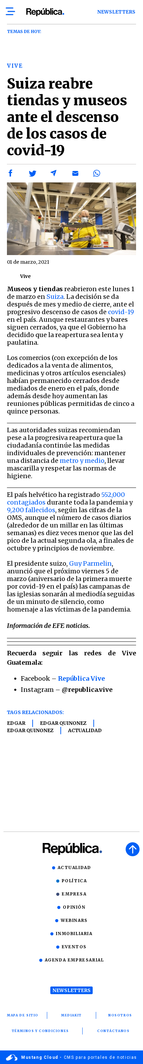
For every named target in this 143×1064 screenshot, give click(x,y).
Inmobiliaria (74, 933)
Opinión (74, 907)
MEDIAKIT (71, 1015)
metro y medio (82, 461)
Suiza (55, 297)
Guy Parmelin (90, 563)
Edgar (16, 723)
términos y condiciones (40, 1031)
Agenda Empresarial (74, 960)
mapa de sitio (23, 1015)
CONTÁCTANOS (113, 1031)
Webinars (74, 920)
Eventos (74, 946)
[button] (11, 173)
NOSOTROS (120, 1015)
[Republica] (45, 12)
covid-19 (121, 312)
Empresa (74, 894)
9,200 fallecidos (31, 510)
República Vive (81, 678)
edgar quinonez (63, 723)
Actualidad (85, 730)
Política (74, 880)
